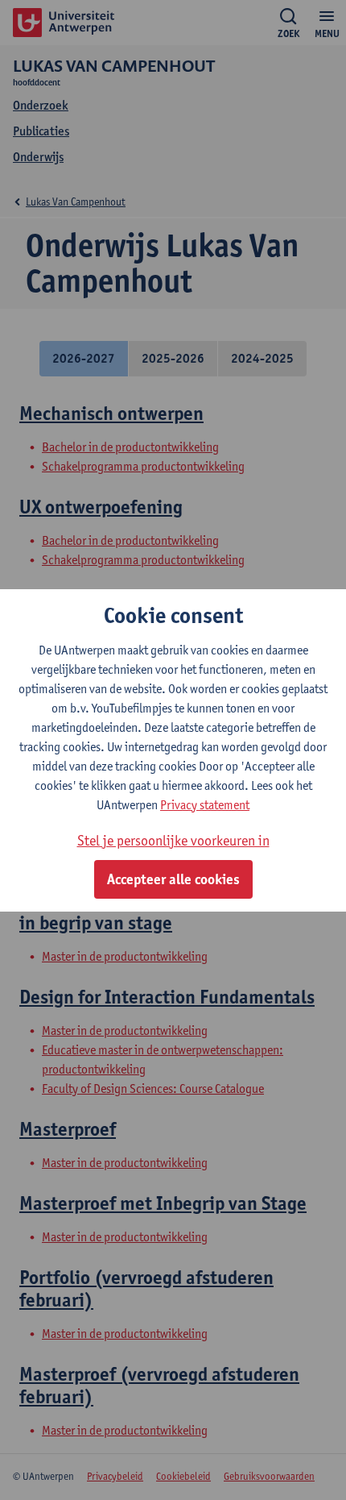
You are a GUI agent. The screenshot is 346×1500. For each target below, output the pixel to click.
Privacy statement (204, 804)
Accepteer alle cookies (173, 879)
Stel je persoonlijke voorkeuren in (173, 840)
